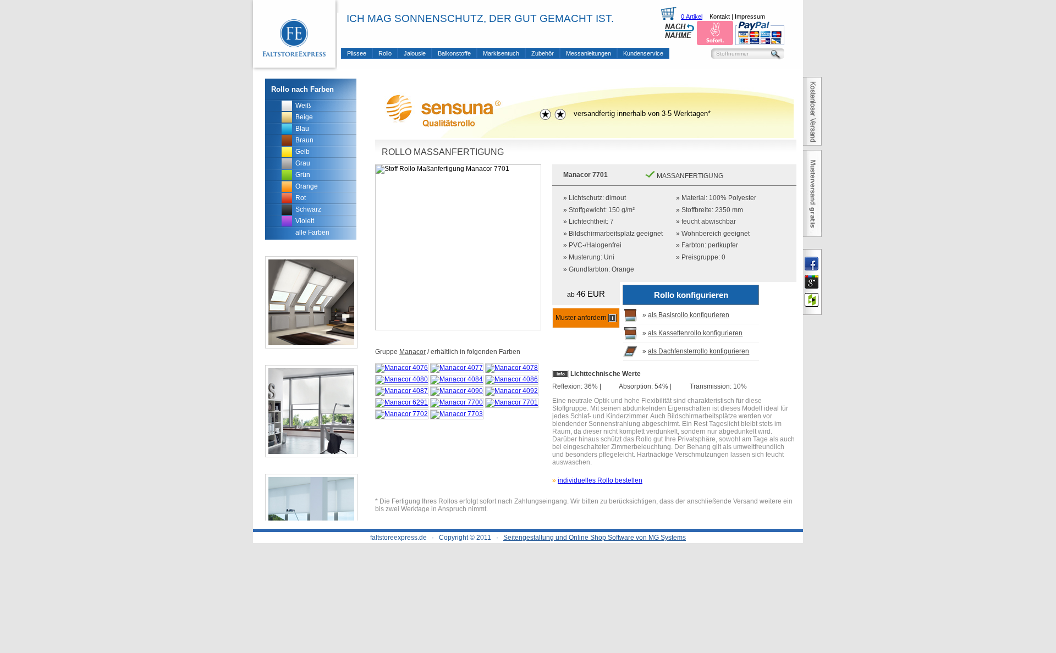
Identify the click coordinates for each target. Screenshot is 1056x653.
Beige (304, 117)
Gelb (302, 152)
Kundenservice (643, 53)
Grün (302, 175)
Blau (302, 128)
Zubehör (542, 53)
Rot (300, 198)
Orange (306, 186)
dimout (616, 198)
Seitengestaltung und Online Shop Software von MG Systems (594, 537)
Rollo (385, 53)
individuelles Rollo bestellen (600, 480)
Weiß (303, 105)
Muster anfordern (582, 318)
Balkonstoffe (454, 53)
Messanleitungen (588, 53)
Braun (304, 140)
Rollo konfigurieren (691, 295)
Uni (609, 257)
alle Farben (312, 232)
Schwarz (308, 209)
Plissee (356, 53)
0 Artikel (691, 16)
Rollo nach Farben (302, 89)
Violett (304, 221)
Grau (302, 163)
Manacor (412, 352)
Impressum (750, 16)
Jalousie (415, 53)
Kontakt (720, 16)
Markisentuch (501, 53)
